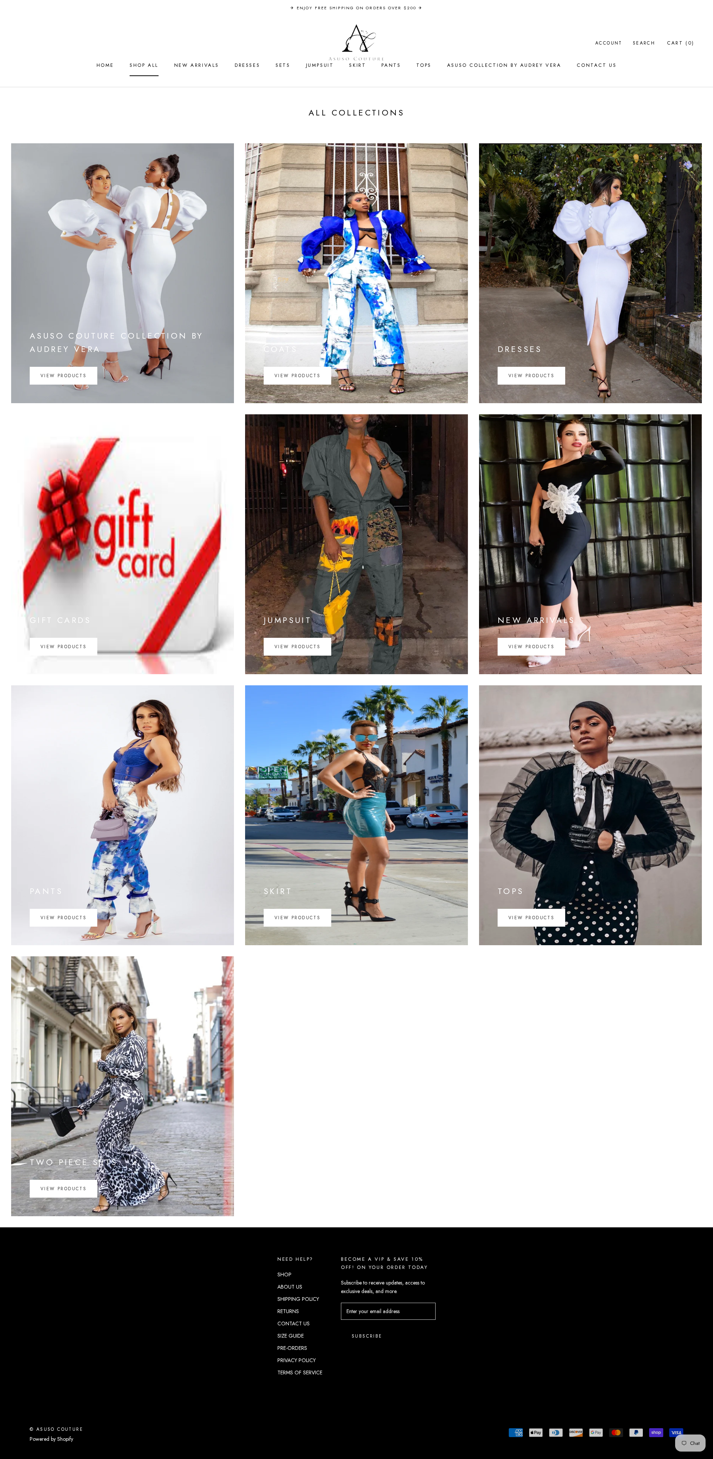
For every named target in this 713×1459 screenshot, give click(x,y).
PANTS (391, 65)
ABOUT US (289, 1286)
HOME (105, 65)
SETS (283, 65)
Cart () (680, 42)
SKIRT (357, 65)
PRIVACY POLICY (296, 1360)
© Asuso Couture (56, 1429)
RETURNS (288, 1311)
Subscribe (367, 1336)
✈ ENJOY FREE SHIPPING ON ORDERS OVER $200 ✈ (356, 8)
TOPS (423, 65)
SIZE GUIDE (290, 1335)
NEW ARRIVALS (196, 65)
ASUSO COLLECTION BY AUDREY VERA (504, 65)
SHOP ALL (144, 65)
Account (608, 43)
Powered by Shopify (51, 1439)
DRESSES (247, 65)
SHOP (284, 1274)
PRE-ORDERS (292, 1348)
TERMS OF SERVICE (299, 1372)
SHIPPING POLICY (298, 1299)
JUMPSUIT (320, 65)
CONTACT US (596, 65)
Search (644, 43)
